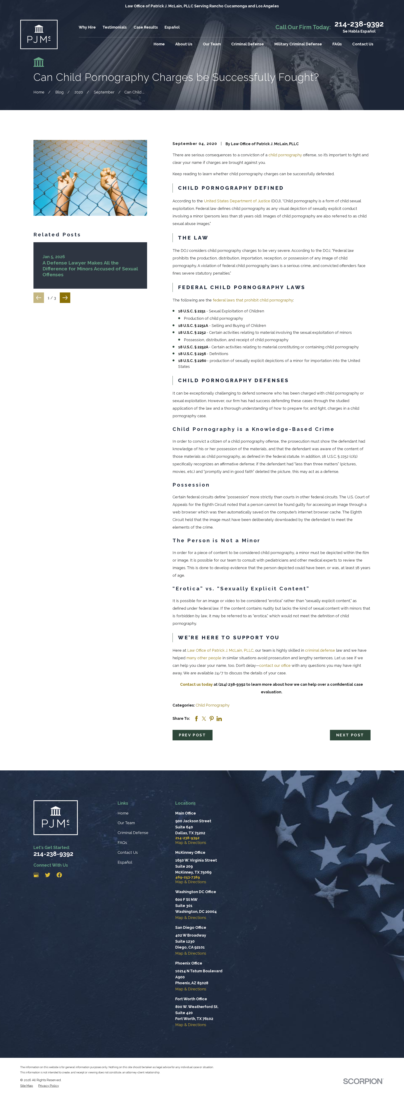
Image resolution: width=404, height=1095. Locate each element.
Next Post (350, 735)
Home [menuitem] (159, 44)
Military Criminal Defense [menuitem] (298, 44)
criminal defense (320, 650)
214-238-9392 (359, 24)
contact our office (275, 665)
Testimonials (114, 27)
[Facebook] (59, 875)
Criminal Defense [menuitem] (247, 44)
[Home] (39, 34)
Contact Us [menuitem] (362, 44)
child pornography (285, 155)
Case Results (146, 27)
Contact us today (196, 684)
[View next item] (65, 297)
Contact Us (128, 852)
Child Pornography (213, 705)
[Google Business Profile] (36, 875)
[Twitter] (47, 875)
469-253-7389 (187, 877)
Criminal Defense (133, 832)
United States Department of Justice (237, 201)
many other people (203, 658)
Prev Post (192, 735)
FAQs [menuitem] (337, 44)
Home (123, 813)
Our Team (126, 823)
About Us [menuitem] (183, 44)
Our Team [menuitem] (212, 44)
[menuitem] (26, 1085)
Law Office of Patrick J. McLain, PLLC (220, 650)
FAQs (122, 842)
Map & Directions (190, 842)
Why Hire (87, 27)
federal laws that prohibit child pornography (253, 300)
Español (172, 27)
